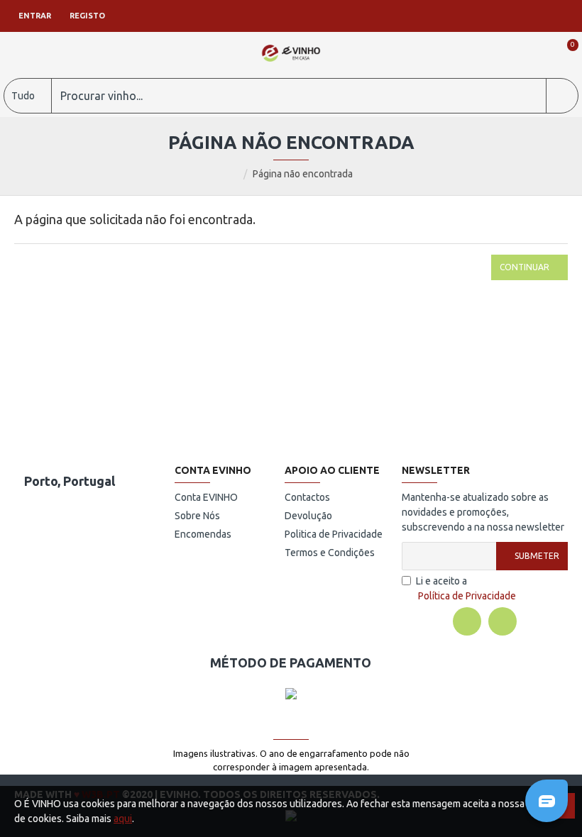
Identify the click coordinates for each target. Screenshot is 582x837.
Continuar (524, 267)
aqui (123, 818)
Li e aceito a (466, 588)
